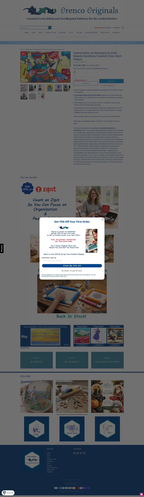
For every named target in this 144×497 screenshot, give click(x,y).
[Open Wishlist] (141, 494)
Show (2, 248)
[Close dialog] (103, 219)
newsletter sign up (49, 257)
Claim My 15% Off (72, 266)
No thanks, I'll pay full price (72, 270)
